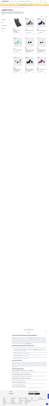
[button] (47, 404)
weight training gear (28, 343)
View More (28, 332)
